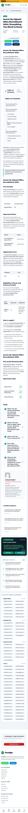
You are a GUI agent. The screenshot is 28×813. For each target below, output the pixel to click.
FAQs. (9, 140)
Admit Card (3, 774)
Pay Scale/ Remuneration (14, 136)
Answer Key (3, 776)
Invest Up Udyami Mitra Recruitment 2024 (11, 104)
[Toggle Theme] (24, 5)
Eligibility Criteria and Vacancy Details (14, 123)
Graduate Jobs (4, 800)
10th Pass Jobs (4, 796)
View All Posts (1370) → (10, 485)
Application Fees (12, 119)
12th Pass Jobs (4, 798)
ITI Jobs (3, 802)
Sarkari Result (4, 772)
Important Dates (12, 116)
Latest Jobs (4, 769)
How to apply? (11, 126)
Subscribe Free (13, 744)
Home (2, 10)
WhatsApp (8, 41)
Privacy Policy (4, 788)
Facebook (8, 44)
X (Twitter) (16, 44)
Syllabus (3, 778)
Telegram (16, 41)
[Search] (21, 5)
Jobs (7, 10)
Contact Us (4, 786)
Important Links (12, 138)
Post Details (11, 114)
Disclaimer (3, 790)
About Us (3, 784)
